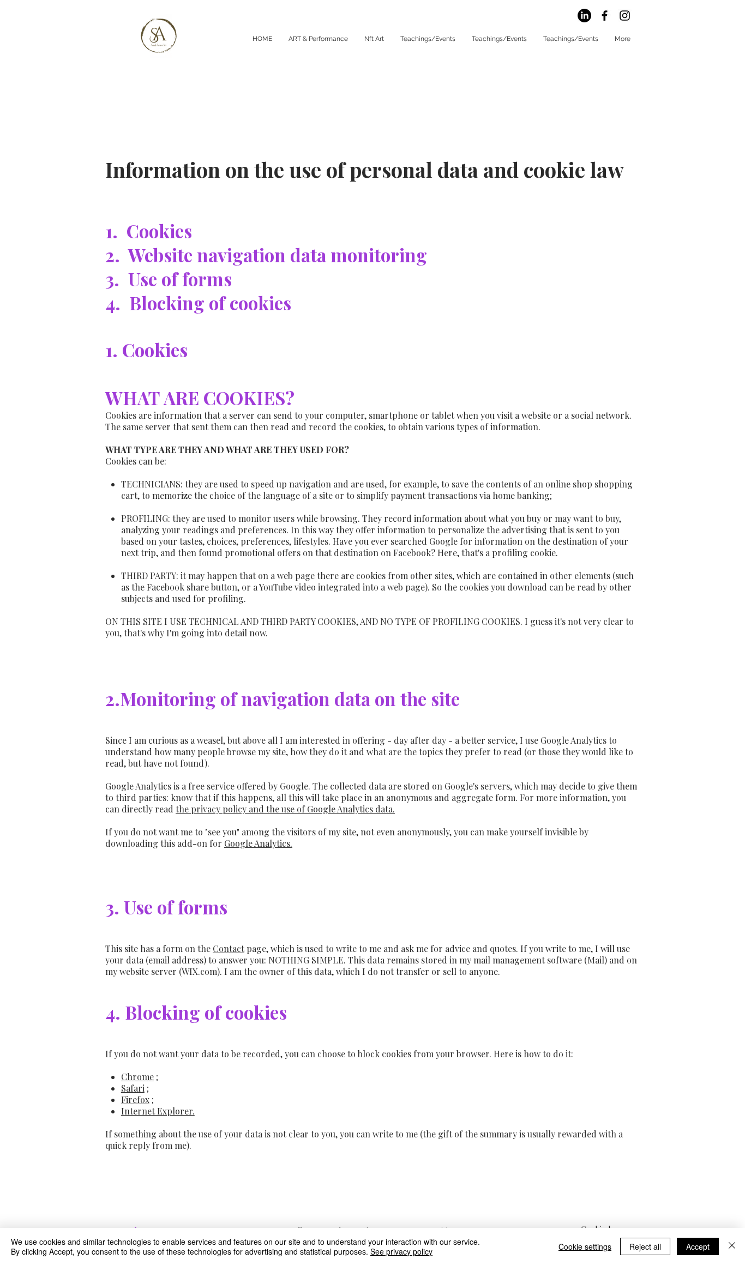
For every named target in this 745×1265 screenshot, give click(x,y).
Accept (698, 1246)
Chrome (137, 1076)
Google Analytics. (258, 843)
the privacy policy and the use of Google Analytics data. (285, 809)
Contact (228, 948)
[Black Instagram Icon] (625, 15)
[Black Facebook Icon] (604, 15)
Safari (133, 1088)
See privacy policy (401, 1251)
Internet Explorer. (158, 1111)
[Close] (731, 1246)
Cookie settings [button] (584, 1246)
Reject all (645, 1246)
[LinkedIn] (584, 15)
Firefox (135, 1099)
